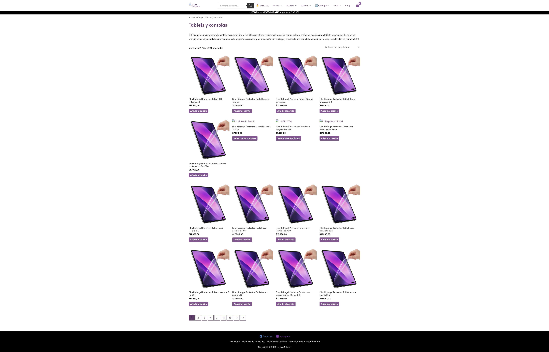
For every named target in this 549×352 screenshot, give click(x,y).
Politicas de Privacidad (253, 341)
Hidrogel (199, 17)
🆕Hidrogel (321, 5)
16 (230, 317)
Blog (347, 5)
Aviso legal (234, 341)
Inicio (191, 17)
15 (223, 317)
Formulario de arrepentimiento (304, 341)
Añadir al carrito (198, 111)
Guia (336, 5)
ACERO (290, 5)
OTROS (304, 5)
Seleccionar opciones (245, 138)
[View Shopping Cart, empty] (357, 5)
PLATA (276, 5)
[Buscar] (250, 5)
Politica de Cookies (277, 341)
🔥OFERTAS (262, 5)
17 (236, 317)
